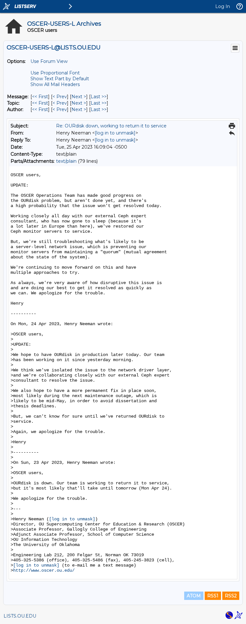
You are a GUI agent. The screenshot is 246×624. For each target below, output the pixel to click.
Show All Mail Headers (55, 84)
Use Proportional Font (55, 73)
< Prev (60, 97)
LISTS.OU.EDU (20, 616)
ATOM (194, 596)
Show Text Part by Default (59, 79)
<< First (40, 97)
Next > (78, 97)
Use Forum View (49, 61)
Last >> (99, 97)
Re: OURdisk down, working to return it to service (111, 126)
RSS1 (212, 596)
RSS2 (231, 596)
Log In (222, 6)
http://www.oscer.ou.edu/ (44, 570)
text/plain (66, 161)
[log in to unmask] (115, 133)
